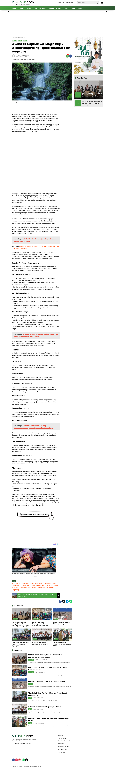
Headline (14, 40)
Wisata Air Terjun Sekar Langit (38, 588)
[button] (97, 2)
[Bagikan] (70, 56)
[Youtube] (19, 759)
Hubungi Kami (62, 749)
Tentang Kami (62, 738)
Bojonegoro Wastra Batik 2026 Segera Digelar (61, 623)
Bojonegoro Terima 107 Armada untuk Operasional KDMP (62, 644)
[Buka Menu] (102, 3)
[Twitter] (63, 601)
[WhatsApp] (70, 601)
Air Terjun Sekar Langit (26, 583)
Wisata (25, 40)
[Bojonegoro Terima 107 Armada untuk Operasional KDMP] (62, 635)
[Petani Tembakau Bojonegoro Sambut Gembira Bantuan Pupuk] (41, 614)
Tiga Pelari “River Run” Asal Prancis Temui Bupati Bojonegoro (20, 644)
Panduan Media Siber (65, 741)
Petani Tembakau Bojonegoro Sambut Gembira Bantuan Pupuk (40, 624)
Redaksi (18, 55)
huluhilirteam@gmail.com (23, 743)
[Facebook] (60, 601)
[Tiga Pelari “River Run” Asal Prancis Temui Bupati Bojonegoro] (21, 635)
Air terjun (15, 583)
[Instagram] (16, 759)
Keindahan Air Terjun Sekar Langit (23, 585)
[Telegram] (67, 601)
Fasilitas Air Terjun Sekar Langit (45, 583)
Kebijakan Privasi (63, 746)
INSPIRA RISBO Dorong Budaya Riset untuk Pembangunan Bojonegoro (20, 624)
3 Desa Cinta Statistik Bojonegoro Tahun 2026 (40, 643)
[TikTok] (26, 759)
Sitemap (61, 744)
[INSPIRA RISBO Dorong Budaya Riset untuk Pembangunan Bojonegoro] (21, 614)
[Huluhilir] (23, 3)
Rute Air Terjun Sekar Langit (45, 585)
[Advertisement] (57, 23)
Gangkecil (61, 752)
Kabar (19, 40)
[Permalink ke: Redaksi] (14, 56)
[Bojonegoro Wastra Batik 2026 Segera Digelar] (62, 614)
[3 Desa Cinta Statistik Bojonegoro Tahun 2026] (41, 635)
